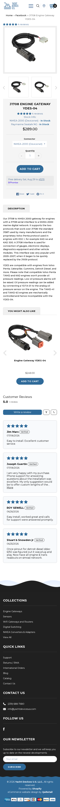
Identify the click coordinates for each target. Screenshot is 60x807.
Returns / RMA (11, 662)
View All (7, 637)
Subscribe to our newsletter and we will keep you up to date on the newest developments (29, 751)
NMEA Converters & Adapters (19, 632)
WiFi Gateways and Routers (18, 621)
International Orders (14, 668)
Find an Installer (44, 6)
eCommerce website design (23, 792)
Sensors (7, 616)
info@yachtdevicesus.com (22, 709)
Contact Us (9, 683)
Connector (29, 139)
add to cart (30, 381)
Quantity (30, 151)
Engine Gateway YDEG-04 (30, 360)
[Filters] (46, 412)
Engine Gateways (12, 611)
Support (7, 657)
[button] (10, 24)
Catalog (7, 678)
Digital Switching (12, 627)
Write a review (22, 412)
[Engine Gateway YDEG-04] (30, 356)
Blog (5, 673)
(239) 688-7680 (16, 703)
